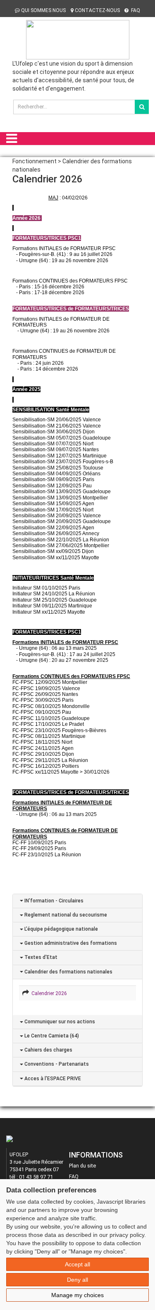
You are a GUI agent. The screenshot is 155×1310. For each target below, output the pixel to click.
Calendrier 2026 (48, 993)
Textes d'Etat (40, 957)
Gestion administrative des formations (70, 943)
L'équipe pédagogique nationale (60, 929)
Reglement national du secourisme (65, 915)
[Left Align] (142, 107)
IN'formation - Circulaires (53, 901)
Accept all (77, 1264)
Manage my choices (77, 1295)
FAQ (135, 10)
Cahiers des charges (47, 1050)
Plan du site (82, 1166)
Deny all (77, 1279)
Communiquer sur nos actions (59, 1022)
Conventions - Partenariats (56, 1064)
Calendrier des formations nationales (67, 972)
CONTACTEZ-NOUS (97, 10)
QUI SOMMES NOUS (43, 10)
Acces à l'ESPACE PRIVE (52, 1078)
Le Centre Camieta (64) (51, 1036)
